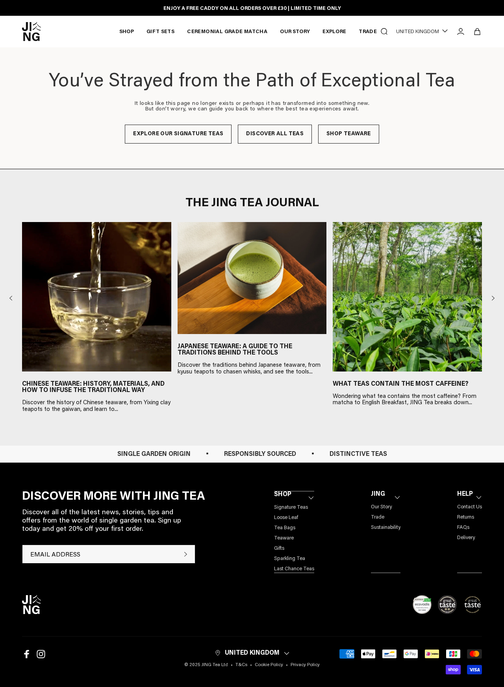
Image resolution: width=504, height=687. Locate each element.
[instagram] (41, 654)
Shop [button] (126, 31)
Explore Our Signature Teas (178, 134)
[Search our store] (384, 31)
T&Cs (241, 665)
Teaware (284, 538)
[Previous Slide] (11, 298)
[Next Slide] (493, 298)
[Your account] (460, 31)
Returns (465, 517)
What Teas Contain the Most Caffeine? (401, 384)
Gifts (279, 548)
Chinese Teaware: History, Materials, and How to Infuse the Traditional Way (93, 387)
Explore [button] (334, 31)
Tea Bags (284, 527)
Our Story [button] (295, 31)
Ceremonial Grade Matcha (227, 31)
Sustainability (385, 527)
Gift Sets (160, 31)
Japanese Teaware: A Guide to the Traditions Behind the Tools (235, 350)
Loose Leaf (286, 517)
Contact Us (469, 507)
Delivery (466, 537)
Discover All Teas (275, 134)
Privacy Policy (305, 665)
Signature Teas (291, 507)
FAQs (463, 527)
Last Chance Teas (294, 568)
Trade (368, 31)
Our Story (381, 507)
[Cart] (477, 31)
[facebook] (27, 654)
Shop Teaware (348, 134)
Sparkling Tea (289, 558)
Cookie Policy (269, 665)
